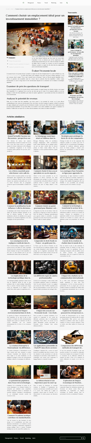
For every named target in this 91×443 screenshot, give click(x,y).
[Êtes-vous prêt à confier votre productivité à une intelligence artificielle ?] (76, 66)
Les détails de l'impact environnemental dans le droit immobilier (19, 313)
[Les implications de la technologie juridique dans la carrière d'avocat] (19, 267)
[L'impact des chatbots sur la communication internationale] (72, 267)
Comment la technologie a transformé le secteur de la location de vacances (72, 208)
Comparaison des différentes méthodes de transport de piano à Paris (72, 348)
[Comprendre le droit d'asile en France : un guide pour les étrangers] (45, 232)
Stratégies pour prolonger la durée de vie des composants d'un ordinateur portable (72, 138)
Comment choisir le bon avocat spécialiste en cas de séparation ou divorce (45, 173)
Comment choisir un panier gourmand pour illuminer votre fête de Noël (45, 208)
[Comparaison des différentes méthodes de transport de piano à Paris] (72, 337)
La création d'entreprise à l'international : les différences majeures (19, 348)
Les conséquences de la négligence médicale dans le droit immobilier (19, 243)
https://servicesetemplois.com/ (14, 76)
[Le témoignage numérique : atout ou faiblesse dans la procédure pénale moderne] (45, 127)
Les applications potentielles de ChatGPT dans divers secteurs (45, 347)
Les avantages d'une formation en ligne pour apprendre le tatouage (72, 173)
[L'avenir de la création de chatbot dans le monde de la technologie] (72, 232)
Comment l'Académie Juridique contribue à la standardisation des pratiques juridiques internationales (19, 418)
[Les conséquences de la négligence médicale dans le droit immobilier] (19, 232)
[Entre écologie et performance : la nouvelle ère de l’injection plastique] (76, 44)
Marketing (53, 3)
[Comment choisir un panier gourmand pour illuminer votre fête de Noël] (45, 197)
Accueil (7, 9)
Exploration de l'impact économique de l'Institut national (72, 383)
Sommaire (11, 58)
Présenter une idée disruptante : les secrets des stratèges (75, 97)
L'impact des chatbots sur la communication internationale (72, 277)
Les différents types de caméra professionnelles (45, 277)
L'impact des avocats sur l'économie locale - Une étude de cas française (45, 313)
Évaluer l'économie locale (15, 61)
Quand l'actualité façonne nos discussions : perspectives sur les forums (19, 138)
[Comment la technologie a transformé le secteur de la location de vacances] (72, 197)
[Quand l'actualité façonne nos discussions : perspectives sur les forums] (76, 19)
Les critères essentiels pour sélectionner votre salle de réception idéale (19, 173)
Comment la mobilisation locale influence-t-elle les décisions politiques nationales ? (19, 208)
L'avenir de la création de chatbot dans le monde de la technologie (71, 243)
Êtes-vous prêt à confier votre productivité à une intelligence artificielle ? (75, 74)
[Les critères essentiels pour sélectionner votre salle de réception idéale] (19, 162)
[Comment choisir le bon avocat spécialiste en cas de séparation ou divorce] (45, 162)
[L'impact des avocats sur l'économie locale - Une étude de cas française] (45, 302)
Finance (39, 3)
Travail (46, 3)
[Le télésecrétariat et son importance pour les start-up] (45, 372)
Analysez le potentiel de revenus (16, 67)
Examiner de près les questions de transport (19, 64)
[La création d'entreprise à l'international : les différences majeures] (19, 337)
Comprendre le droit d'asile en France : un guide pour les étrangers (45, 243)
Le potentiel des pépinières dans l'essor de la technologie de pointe (19, 383)
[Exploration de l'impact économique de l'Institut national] (72, 372)
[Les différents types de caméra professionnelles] (45, 267)
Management (31, 3)
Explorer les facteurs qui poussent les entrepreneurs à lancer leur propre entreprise (72, 313)
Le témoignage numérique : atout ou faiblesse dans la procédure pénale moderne (45, 138)
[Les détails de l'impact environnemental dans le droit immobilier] (19, 302)
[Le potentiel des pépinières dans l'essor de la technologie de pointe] (19, 372)
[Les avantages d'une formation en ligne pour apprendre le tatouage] (72, 162)
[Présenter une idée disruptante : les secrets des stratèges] (76, 89)
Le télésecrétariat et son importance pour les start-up (45, 382)
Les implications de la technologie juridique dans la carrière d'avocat (19, 278)
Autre (61, 3)
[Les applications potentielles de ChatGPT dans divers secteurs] (45, 337)
